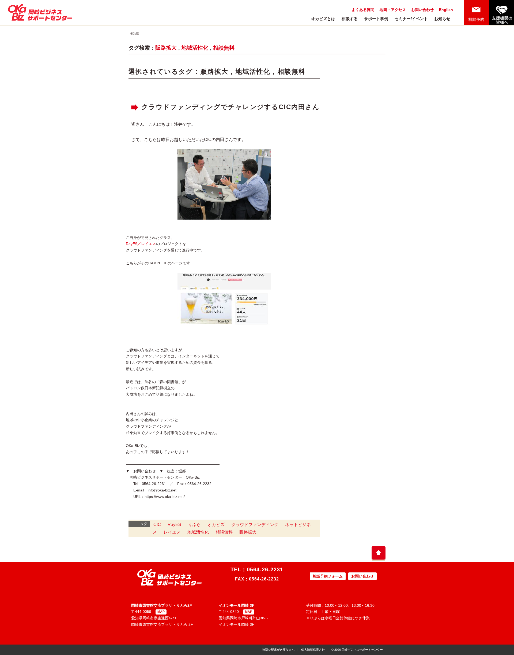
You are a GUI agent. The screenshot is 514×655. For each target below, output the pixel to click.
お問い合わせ (422, 10)
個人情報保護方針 (313, 649)
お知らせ (442, 18)
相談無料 (224, 48)
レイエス (172, 532)
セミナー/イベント (411, 18)
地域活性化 (195, 48)
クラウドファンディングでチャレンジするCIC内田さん (230, 106)
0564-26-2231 (265, 569)
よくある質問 (363, 10)
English (446, 10)
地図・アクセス (393, 10)
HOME (134, 33)
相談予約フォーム (328, 576)
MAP (161, 612)
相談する (350, 18)
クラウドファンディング (254, 524)
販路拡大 (166, 48)
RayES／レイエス (141, 244)
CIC (157, 524)
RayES (174, 524)
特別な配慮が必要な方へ (278, 649)
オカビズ (216, 524)
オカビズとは (323, 18)
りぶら (194, 524)
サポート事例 (376, 18)
